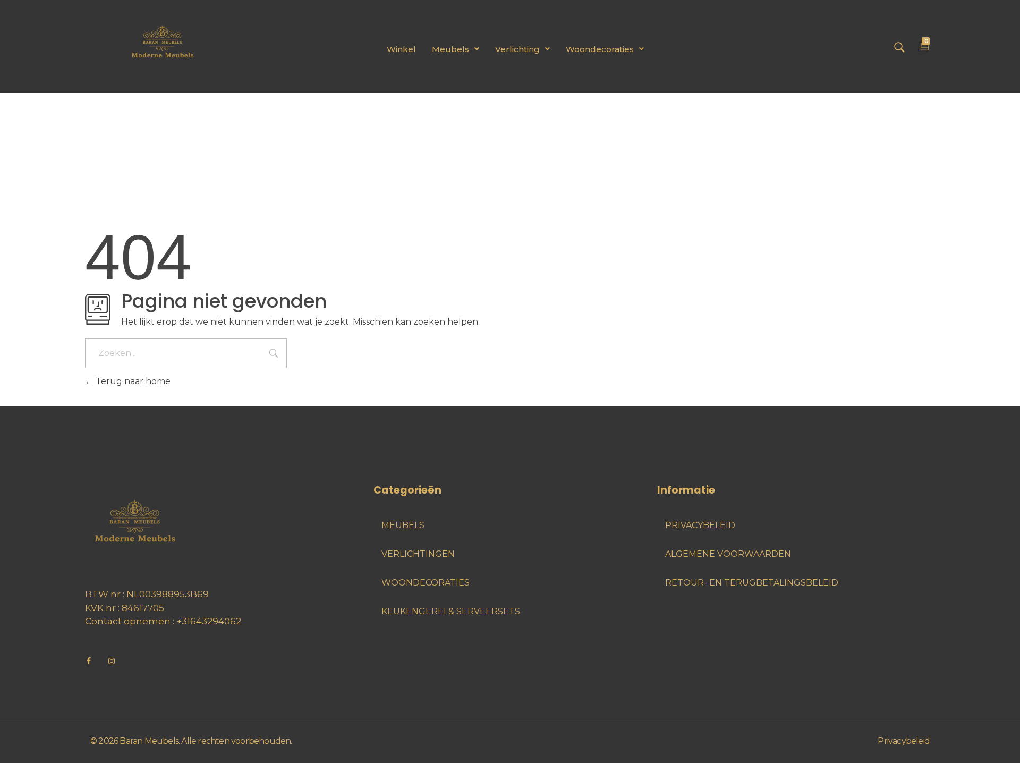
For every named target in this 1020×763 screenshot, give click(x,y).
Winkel (401, 49)
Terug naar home (132, 381)
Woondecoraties (600, 49)
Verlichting (517, 49)
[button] (455, 49)
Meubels (450, 49)
